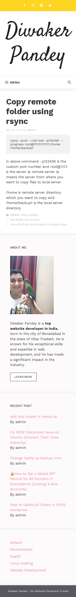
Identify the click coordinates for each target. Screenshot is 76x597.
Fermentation (21, 549)
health (15, 556)
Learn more (23, 376)
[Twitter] (50, 5)
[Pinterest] (41, 5)
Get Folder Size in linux (25, 219)
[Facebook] (24, 5)
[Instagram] (33, 5)
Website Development (28, 570)
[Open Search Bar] (69, 82)
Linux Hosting (29, 214)
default (14, 214)
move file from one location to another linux (38, 224)
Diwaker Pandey (38, 43)
